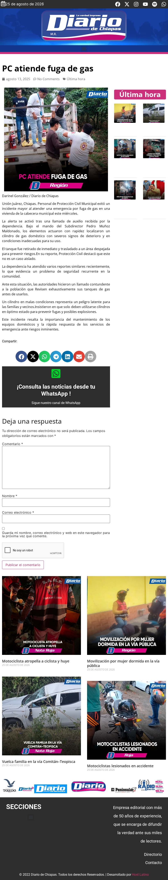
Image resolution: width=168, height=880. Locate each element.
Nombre (9, 496)
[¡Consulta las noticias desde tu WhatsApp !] (56, 373)
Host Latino (140, 875)
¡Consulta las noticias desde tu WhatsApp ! (56, 390)
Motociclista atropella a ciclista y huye (35, 661)
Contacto (153, 862)
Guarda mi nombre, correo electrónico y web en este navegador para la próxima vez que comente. (56, 534)
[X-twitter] (127, 4)
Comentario (12, 444)
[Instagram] (136, 4)
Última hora (76, 79)
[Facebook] (117, 4)
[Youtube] (145, 4)
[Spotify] (154, 4)
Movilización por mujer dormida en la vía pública (123, 663)
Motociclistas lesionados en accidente (120, 765)
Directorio (153, 854)
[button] (84, 48)
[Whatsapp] (163, 4)
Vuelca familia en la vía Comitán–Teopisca (38, 761)
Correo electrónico (18, 512)
